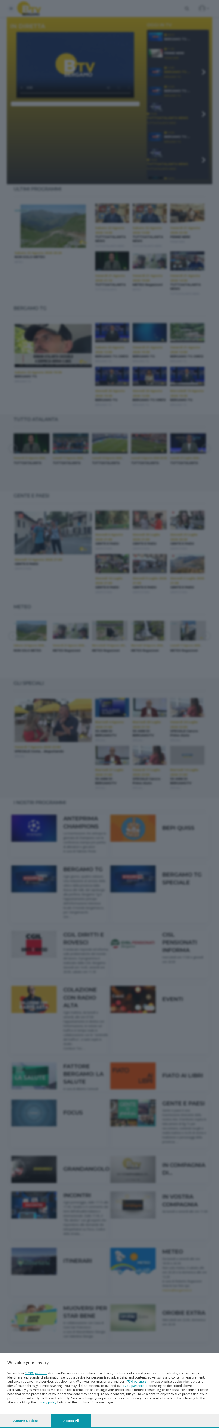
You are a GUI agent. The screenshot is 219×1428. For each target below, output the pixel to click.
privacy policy (46, 1402)
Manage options (25, 1420)
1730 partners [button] (36, 1373)
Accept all (71, 1420)
